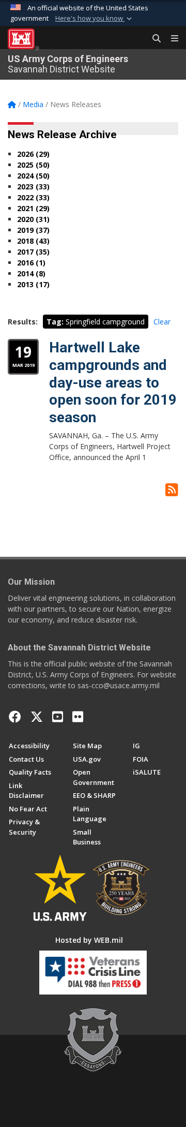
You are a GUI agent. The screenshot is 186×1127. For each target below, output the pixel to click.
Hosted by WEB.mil (89, 940)
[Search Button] (153, 39)
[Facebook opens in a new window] (15, 716)
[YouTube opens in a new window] (57, 716)
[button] (94, 18)
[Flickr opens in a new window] (77, 716)
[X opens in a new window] (36, 716)
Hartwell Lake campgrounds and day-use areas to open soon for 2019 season (113, 382)
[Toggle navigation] (170, 39)
